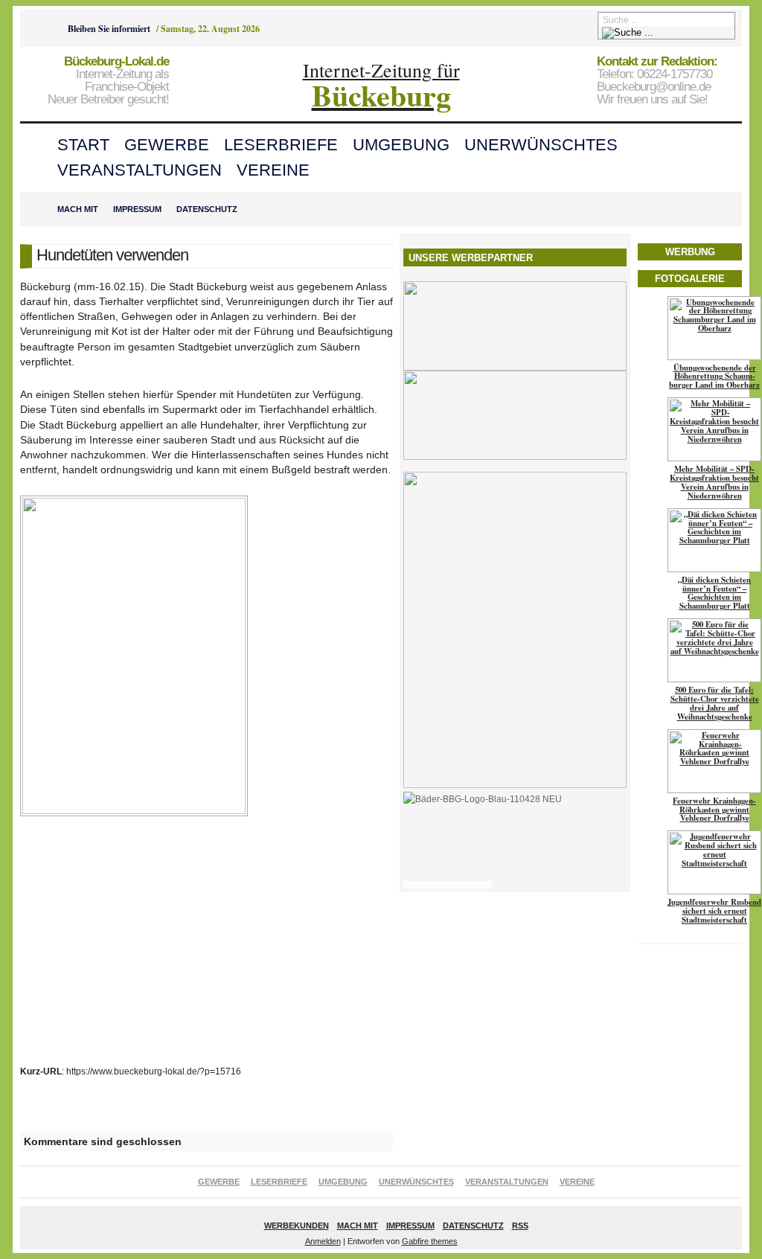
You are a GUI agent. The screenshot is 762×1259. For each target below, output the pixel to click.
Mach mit (77, 209)
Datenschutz (206, 209)
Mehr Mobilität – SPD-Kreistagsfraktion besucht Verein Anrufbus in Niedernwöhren (714, 482)
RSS (520, 1225)
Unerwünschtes (541, 144)
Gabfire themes (430, 1241)
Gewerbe (166, 144)
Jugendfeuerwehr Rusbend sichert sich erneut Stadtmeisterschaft (714, 911)
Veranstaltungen (139, 170)
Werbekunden (296, 1225)
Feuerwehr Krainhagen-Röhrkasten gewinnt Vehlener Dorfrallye (714, 809)
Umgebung (401, 144)
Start (83, 144)
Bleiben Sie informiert (109, 28)
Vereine (273, 170)
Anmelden (323, 1241)
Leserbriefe (281, 144)
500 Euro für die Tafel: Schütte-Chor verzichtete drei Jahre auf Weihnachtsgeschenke (714, 703)
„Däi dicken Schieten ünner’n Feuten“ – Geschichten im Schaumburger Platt (714, 593)
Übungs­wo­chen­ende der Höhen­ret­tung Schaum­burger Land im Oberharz (714, 376)
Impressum (137, 209)
